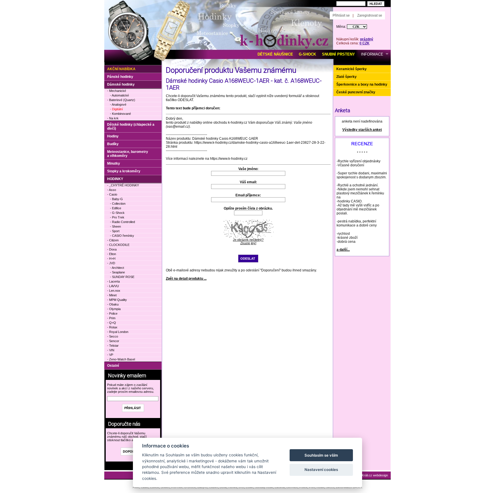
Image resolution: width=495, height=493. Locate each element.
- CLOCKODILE (118, 244)
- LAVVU (113, 286)
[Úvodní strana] (169, 9)
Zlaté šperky (346, 77)
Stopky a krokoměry (123, 171)
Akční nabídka (121, 69)
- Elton (111, 254)
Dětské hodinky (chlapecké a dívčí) (130, 127)
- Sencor (113, 341)
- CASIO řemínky (122, 235)
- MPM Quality (117, 299)
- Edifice (115, 208)
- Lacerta (113, 281)
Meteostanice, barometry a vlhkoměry (127, 154)
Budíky (113, 144)
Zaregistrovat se (369, 15)
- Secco (112, 336)
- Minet (112, 295)
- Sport (114, 231)
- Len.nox (113, 290)
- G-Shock (117, 212)
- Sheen (115, 226)
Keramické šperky (351, 69)
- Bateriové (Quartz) (121, 100)
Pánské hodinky (120, 77)
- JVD (111, 263)
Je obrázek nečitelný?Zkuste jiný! (248, 241)
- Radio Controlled (122, 222)
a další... (343, 250)
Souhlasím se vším (321, 455)
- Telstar (113, 345)
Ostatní (113, 366)
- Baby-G (116, 199)
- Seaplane (117, 272)
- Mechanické (116, 90)
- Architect (117, 267)
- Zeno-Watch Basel (121, 359)
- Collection (117, 203)
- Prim (111, 318)
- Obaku (113, 304)
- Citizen (113, 240)
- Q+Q (111, 322)
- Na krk (113, 118)
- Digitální (116, 109)
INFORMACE (372, 54)
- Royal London (117, 332)
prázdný (366, 39)
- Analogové (118, 104)
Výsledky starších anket (362, 130)
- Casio (112, 194)
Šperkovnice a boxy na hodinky (361, 84)
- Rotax (112, 327)
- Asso (111, 190)
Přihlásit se (341, 15)
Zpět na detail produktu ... (186, 279)
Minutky (113, 163)
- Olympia (114, 309)
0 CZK (365, 43)
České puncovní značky (355, 92)
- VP (110, 354)
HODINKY (115, 179)
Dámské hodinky (121, 84)
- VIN (110, 350)
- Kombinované (120, 113)
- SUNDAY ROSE (122, 277)
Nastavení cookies (321, 469)
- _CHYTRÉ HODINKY (123, 185)
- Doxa (112, 249)
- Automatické (119, 95)
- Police (112, 313)
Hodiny (113, 136)
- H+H (111, 258)
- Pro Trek (117, 217)
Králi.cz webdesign (375, 475)
